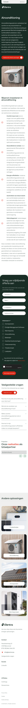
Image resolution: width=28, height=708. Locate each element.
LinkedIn (4, 665)
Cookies (3, 696)
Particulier (6, 1)
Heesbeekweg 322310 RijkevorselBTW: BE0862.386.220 (8, 646)
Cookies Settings (5, 699)
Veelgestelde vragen (7, 656)
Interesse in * (6, 320)
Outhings (4, 682)
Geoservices (5, 685)
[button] (25, 7)
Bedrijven (22, 1)
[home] (7, 7)
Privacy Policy (21, 360)
